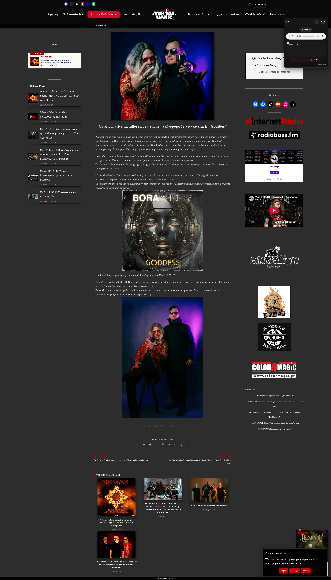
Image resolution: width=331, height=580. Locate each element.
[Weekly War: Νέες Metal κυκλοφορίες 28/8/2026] (33, 116)
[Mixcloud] (88, 4)
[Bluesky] (255, 104)
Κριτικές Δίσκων (200, 14)
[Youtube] (82, 4)
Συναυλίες (129, 14)
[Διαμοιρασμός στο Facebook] (144, 444)
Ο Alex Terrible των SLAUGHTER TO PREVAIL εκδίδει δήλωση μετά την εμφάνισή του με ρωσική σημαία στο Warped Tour (163, 507)
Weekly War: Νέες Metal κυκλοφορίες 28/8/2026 (275, 396)
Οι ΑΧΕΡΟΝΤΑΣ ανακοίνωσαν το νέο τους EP (275, 429)
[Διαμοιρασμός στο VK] (168, 444)
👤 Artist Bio (314, 60)
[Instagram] (71, 4)
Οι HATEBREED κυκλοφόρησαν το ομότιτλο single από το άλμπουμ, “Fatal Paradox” (59, 154)
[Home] (92, 25)
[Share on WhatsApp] (187, 444)
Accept (306, 571)
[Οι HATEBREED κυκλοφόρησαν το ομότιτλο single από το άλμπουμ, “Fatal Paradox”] (33, 156)
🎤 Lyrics (298, 60)
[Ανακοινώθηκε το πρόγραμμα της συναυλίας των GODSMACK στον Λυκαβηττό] (33, 98)
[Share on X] (137, 444)
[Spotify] (93, 4)
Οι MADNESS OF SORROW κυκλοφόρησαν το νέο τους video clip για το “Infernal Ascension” (116, 564)
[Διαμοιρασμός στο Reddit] (175, 444)
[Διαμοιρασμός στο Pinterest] (150, 444)
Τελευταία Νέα (74, 14)
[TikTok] (270, 104)
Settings (294, 571)
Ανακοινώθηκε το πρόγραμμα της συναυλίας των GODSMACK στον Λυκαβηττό (116, 522)
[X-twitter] (77, 4)
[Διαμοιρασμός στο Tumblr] (181, 444)
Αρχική (53, 14)
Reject (283, 571)
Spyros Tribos (134, 426)
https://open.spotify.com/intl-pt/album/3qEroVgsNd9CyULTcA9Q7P (141, 275)
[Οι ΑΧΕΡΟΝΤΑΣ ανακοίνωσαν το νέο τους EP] (33, 196)
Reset (323, 22)
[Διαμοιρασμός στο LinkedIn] (156, 444)
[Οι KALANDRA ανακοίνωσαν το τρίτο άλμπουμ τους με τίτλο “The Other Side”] (33, 135)
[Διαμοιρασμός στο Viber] (162, 444)
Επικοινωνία (279, 14)
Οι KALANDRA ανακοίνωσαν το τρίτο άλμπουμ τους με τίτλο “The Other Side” (59, 133)
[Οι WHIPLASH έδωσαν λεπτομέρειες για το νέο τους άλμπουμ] (33, 177)
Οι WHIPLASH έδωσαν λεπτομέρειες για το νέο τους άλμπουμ (56, 175)
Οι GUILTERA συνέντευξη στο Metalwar (209, 505)
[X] (293, 104)
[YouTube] (278, 104)
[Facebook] (66, 4)
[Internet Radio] (274, 121)
